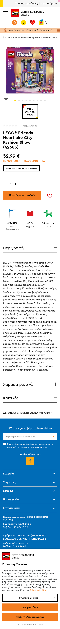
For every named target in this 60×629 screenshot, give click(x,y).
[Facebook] (30, 461)
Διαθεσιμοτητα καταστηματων (21, 168)
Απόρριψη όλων (30, 607)
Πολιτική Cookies (38, 590)
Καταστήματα (49, 3)
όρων (24, 447)
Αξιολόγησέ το (30, 125)
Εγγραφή (53, 436)
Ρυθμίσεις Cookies (28, 597)
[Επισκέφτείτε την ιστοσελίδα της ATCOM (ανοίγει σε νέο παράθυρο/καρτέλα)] (30, 624)
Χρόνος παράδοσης (26, 3)
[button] (15, 100)
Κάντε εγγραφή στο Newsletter (30, 428)
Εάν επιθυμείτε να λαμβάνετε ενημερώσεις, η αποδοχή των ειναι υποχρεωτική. (30, 445)
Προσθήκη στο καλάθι (22, 195)
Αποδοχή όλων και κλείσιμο (30, 616)
